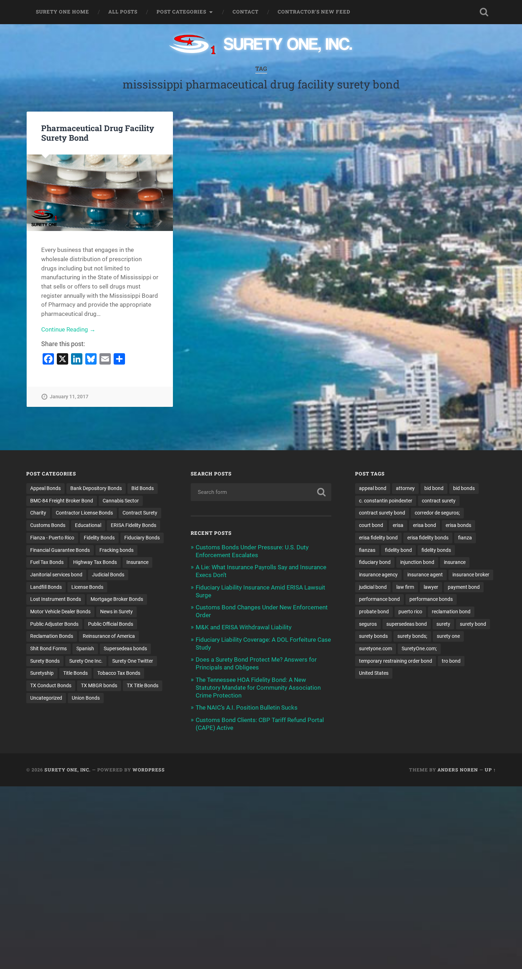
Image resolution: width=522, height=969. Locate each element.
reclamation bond (451, 611)
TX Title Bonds (142, 685)
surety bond (473, 624)
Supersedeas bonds (125, 648)
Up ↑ (490, 769)
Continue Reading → (68, 329)
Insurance (137, 562)
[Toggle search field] (484, 12)
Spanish (85, 648)
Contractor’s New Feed (314, 12)
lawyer (431, 587)
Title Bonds (75, 673)
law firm (405, 587)
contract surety (439, 501)
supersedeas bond (406, 624)
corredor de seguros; (437, 513)
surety (443, 624)
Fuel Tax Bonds (47, 562)
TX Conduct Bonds (50, 685)
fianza (465, 537)
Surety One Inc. (86, 661)
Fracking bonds (116, 550)
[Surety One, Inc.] (261, 45)
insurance (455, 562)
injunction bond (417, 562)
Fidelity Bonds (99, 537)
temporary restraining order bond (395, 661)
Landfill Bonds (46, 587)
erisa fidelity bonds (427, 537)
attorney (405, 488)
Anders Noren (457, 769)
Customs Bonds (47, 525)
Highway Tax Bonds (95, 562)
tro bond (451, 661)
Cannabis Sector (121, 501)
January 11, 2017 (69, 397)
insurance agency (378, 574)
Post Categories (181, 12)
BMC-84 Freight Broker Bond (61, 501)
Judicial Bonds (108, 574)
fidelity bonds (436, 550)
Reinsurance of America (109, 636)
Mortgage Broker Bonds (117, 599)
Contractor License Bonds (84, 513)
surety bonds (373, 636)
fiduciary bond (375, 562)
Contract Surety (140, 513)
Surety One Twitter (132, 661)
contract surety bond (382, 513)
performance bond (379, 599)
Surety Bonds (45, 661)
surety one (448, 636)
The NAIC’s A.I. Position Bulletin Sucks (247, 707)
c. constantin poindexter (385, 501)
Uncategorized (46, 698)
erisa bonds (458, 525)
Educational (88, 525)
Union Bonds (86, 698)
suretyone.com (375, 648)
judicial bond (373, 587)
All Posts (122, 12)
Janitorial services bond (56, 574)
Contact (246, 12)
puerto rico (410, 611)
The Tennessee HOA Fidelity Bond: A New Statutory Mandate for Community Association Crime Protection (258, 687)
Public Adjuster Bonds (54, 624)
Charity (38, 513)
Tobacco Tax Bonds (118, 673)
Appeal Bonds (45, 488)
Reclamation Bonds (51, 636)
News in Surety (116, 611)
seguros (368, 624)
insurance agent (425, 574)
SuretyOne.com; (419, 648)
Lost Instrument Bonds (55, 599)
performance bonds (431, 599)
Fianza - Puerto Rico (52, 537)
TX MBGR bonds (99, 685)
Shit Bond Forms (48, 648)
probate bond (374, 611)
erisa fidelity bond (378, 537)
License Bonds (87, 587)
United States (373, 673)
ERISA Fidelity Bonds (133, 525)
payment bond (464, 587)
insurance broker (470, 574)
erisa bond (424, 525)
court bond (371, 525)
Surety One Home (62, 12)
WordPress (148, 769)
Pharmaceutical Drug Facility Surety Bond (97, 133)
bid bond (434, 488)
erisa (398, 525)
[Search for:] (261, 492)
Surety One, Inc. (67, 769)
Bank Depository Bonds (96, 488)
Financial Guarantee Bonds (60, 550)
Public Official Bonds (110, 624)
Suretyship (42, 673)
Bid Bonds (142, 488)
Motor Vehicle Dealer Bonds (60, 611)
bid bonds (464, 488)
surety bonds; (412, 636)
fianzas (367, 550)
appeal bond (372, 488)
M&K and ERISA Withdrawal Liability (244, 627)
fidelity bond (398, 550)
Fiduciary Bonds (142, 537)
